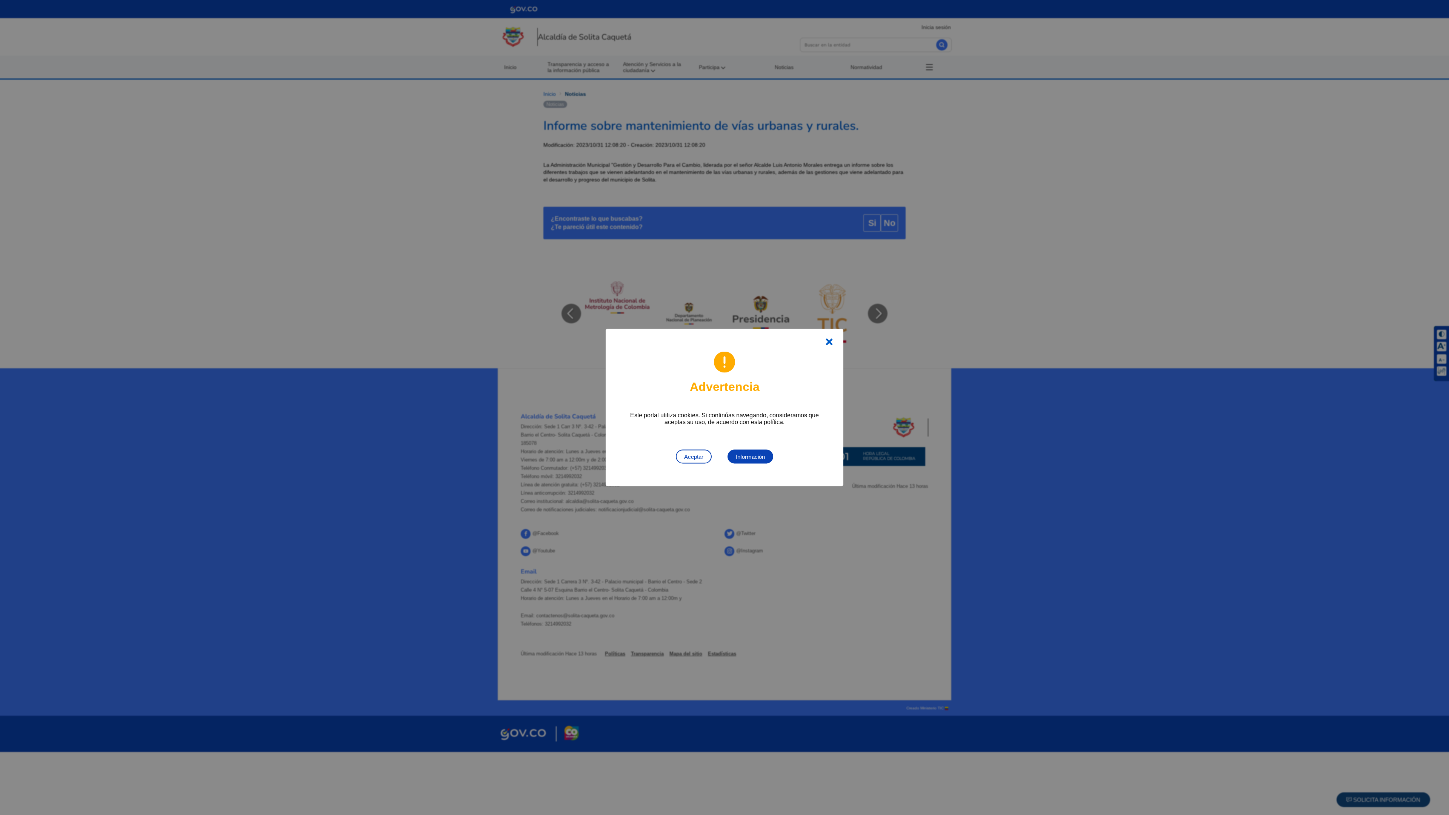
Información (750, 457)
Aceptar (693, 457)
